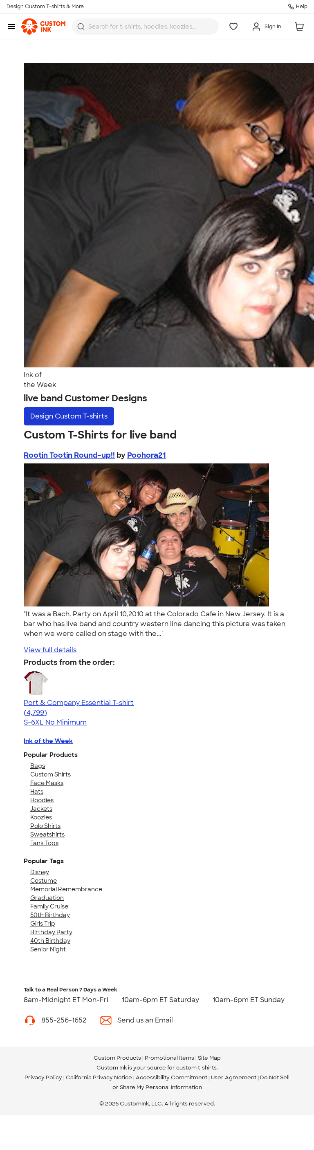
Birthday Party (51, 932)
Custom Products (117, 1057)
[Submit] (81, 26)
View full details (50, 650)
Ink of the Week (48, 741)
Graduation (47, 898)
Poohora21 (146, 455)
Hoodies (42, 800)
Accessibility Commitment (171, 1077)
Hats (36, 791)
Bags (37, 766)
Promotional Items (169, 1057)
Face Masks (46, 783)
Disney (39, 872)
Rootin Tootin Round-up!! (69, 455)
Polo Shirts (45, 826)
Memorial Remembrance (66, 889)
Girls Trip (42, 923)
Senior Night (48, 949)
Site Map (209, 1057)
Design (69, 416)
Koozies (41, 817)
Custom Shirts (50, 774)
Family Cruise (49, 906)
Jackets (41, 808)
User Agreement (233, 1077)
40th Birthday (50, 940)
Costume (43, 880)
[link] (43, 26)
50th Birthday (50, 915)
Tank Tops (44, 843)
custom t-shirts (196, 1067)
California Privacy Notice (99, 1077)
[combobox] (145, 26)
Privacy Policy (43, 1077)
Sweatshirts (47, 834)
